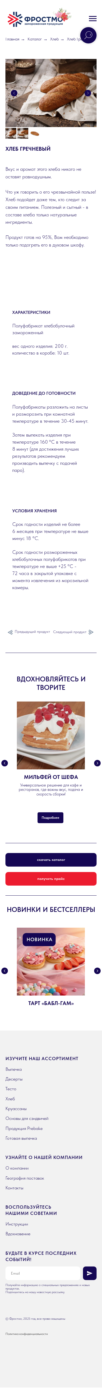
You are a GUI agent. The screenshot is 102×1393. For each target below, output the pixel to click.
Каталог (34, 39)
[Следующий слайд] (88, 93)
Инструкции (16, 1224)
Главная (12, 39)
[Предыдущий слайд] (14, 93)
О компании (17, 1168)
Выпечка (13, 1069)
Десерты (14, 1079)
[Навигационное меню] (93, 18)
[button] (51, 879)
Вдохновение (17, 1233)
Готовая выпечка (21, 1138)
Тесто (10, 1088)
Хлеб (54, 39)
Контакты (14, 1187)
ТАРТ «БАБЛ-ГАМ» (51, 1003)
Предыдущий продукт (32, 631)
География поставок (24, 1178)
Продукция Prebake (24, 1128)
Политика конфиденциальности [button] (26, 1334)
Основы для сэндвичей (26, 1118)
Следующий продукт (69, 632)
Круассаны (16, 1108)
